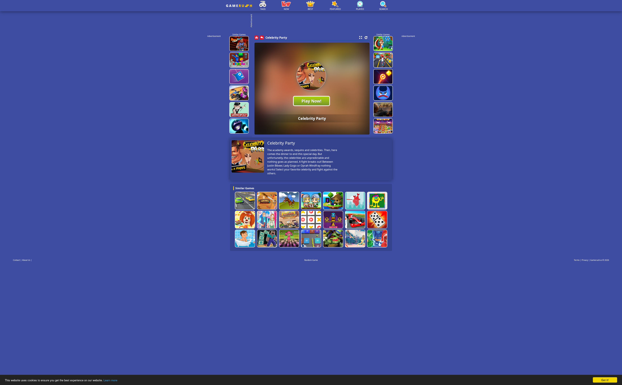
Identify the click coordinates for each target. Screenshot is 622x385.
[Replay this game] (366, 37)
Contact (16, 260)
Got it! (605, 380)
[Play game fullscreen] (360, 37)
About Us (26, 260)
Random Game (311, 260)
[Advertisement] (313, 21)
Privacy (585, 260)
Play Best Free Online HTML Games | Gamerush (239, 5)
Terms (577, 260)
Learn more (110, 380)
